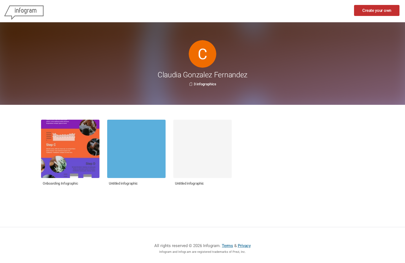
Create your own (376, 10)
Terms (227, 245)
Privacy (244, 245)
